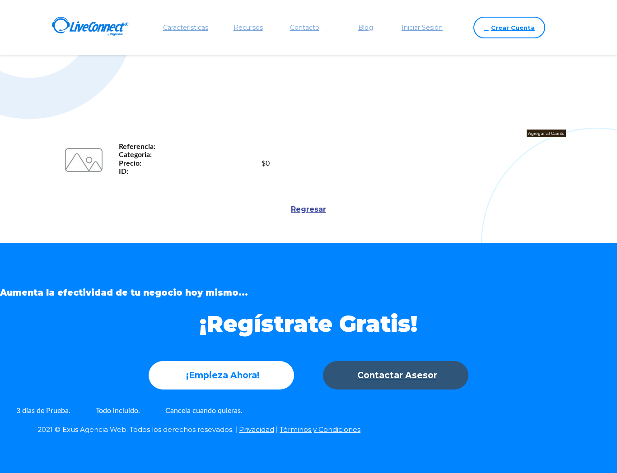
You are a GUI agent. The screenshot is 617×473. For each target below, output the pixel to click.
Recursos (248, 27)
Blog (365, 27)
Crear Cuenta (513, 27)
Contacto (304, 27)
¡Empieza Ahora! (223, 375)
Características (185, 27)
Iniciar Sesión (422, 27)
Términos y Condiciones (320, 429)
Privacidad (256, 429)
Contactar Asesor (397, 375)
